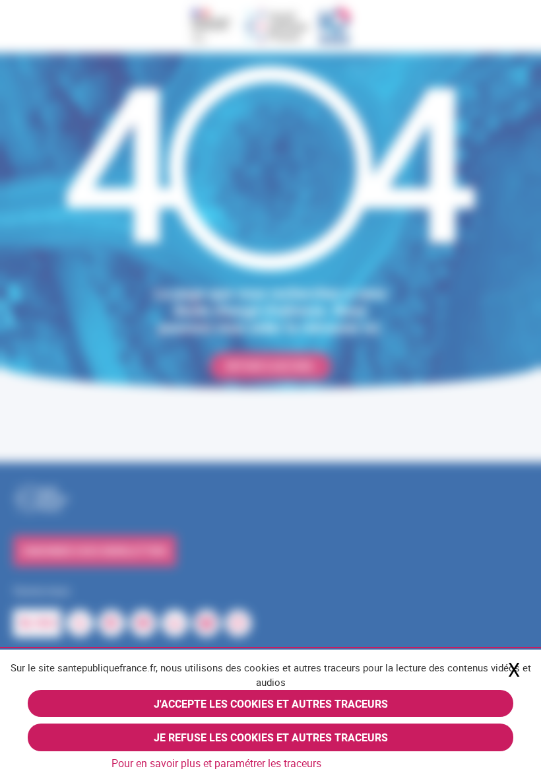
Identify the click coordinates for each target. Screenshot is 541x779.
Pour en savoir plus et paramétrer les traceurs (216, 763)
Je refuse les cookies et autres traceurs (271, 737)
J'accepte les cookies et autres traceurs (271, 703)
